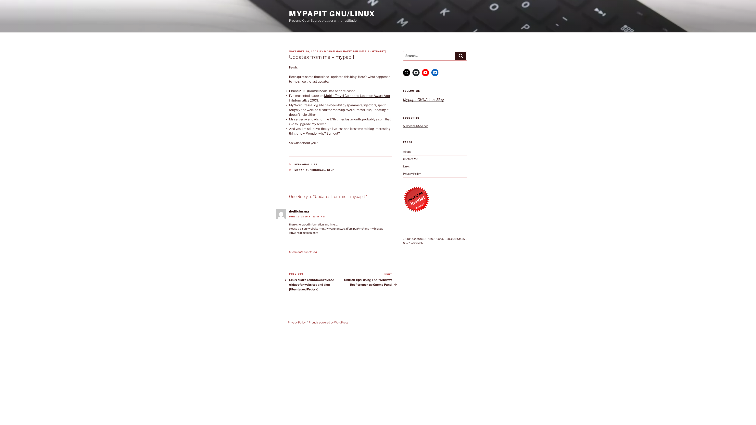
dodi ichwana (299, 211)
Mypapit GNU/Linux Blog (423, 100)
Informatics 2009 (305, 100)
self (330, 170)
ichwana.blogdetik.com (303, 232)
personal (317, 170)
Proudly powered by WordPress (328, 322)
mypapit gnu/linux (332, 13)
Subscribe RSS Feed (415, 126)
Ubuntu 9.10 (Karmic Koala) (309, 91)
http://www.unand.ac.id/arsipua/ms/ (341, 228)
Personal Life (306, 164)
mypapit (301, 170)
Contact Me (410, 159)
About (407, 151)
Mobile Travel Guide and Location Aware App (357, 96)
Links (406, 166)
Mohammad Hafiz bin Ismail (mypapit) (355, 51)
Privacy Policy (412, 173)
